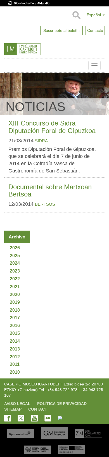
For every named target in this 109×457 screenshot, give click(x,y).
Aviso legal (17, 403)
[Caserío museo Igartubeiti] (34, 49)
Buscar (76, 15)
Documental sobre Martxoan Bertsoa (50, 190)
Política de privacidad (62, 403)
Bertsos (45, 204)
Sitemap (13, 409)
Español (94, 15)
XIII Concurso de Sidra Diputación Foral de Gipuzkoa (52, 126)
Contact (37, 409)
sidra (41, 140)
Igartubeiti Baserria (8, 65)
